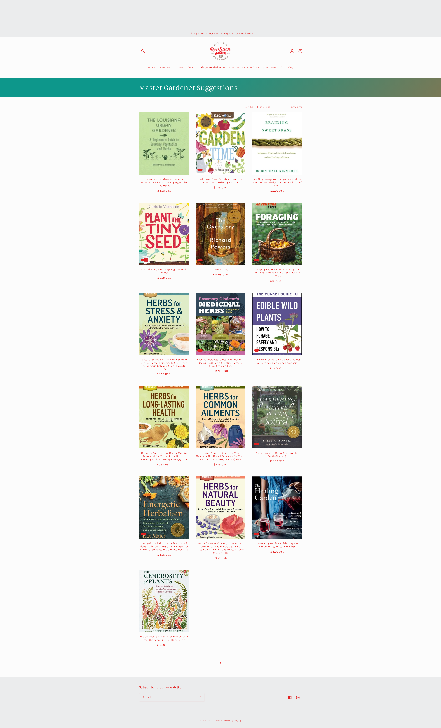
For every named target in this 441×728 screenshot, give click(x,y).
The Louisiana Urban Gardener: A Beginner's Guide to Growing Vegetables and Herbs (164, 182)
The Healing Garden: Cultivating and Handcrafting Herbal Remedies (277, 545)
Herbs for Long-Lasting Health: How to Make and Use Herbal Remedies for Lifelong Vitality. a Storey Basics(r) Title (164, 456)
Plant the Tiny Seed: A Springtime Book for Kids (164, 271)
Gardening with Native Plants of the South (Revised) (277, 454)
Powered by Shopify (231, 720)
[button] (143, 51)
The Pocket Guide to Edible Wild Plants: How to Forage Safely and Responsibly (277, 361)
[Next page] (230, 663)
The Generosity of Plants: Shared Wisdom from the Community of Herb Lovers (164, 638)
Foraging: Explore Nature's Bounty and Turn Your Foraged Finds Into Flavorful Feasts (277, 272)
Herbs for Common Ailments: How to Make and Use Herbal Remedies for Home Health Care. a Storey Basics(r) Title (220, 456)
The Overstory (220, 269)
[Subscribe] (200, 697)
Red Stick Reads (214, 720)
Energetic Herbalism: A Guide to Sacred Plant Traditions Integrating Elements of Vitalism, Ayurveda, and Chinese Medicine (163, 546)
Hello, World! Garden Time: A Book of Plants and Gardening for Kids (220, 181)
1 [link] (211, 663)
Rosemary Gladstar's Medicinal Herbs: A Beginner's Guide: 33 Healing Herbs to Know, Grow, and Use (220, 362)
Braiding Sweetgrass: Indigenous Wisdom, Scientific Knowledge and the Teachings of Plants (277, 182)
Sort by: (249, 106)
